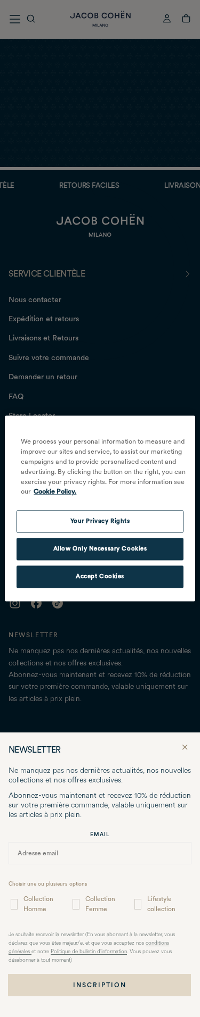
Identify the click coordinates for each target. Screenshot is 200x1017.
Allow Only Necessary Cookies (100, 549)
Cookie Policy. (55, 492)
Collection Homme (38, 904)
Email (100, 834)
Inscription (99, 985)
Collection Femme (100, 904)
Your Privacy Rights (100, 521)
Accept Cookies (100, 576)
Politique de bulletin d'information (89, 952)
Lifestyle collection (161, 904)
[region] (100, 508)
